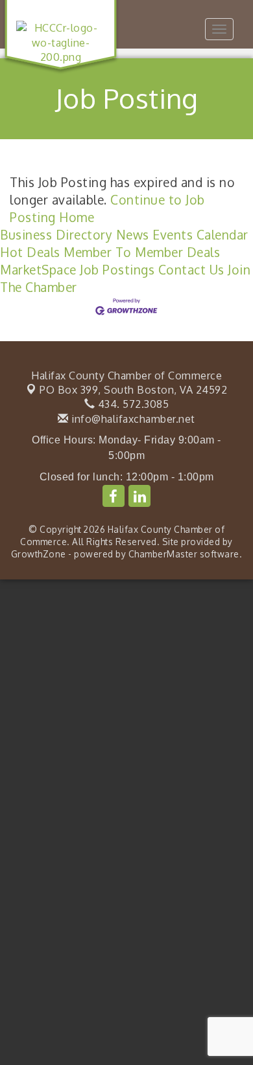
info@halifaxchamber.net (132, 418)
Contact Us (191, 270)
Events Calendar (200, 235)
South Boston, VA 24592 (133, 389)
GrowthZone (38, 553)
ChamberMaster (163, 553)
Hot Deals (30, 252)
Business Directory (56, 235)
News (132, 235)
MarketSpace (38, 270)
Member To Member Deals (142, 252)
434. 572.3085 (132, 404)
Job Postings (117, 270)
